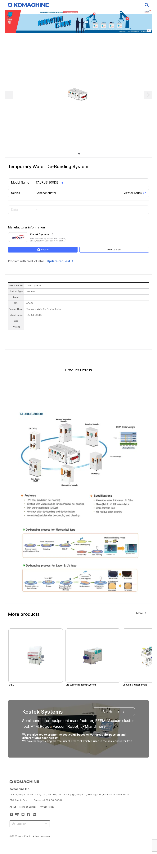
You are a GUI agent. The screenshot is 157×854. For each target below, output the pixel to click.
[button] (147, 821)
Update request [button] (58, 261)
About (13, 807)
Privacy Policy (47, 807)
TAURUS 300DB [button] (47, 182)
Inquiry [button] (44, 249)
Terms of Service (28, 807)
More (139, 613)
